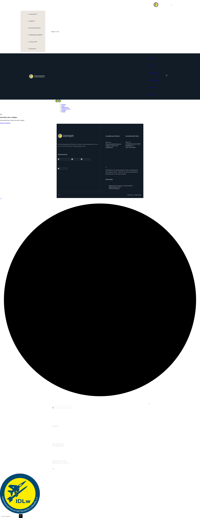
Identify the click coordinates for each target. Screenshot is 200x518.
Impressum (130, 195)
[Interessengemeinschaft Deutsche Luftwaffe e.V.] (56, 102)
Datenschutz (138, 195)
